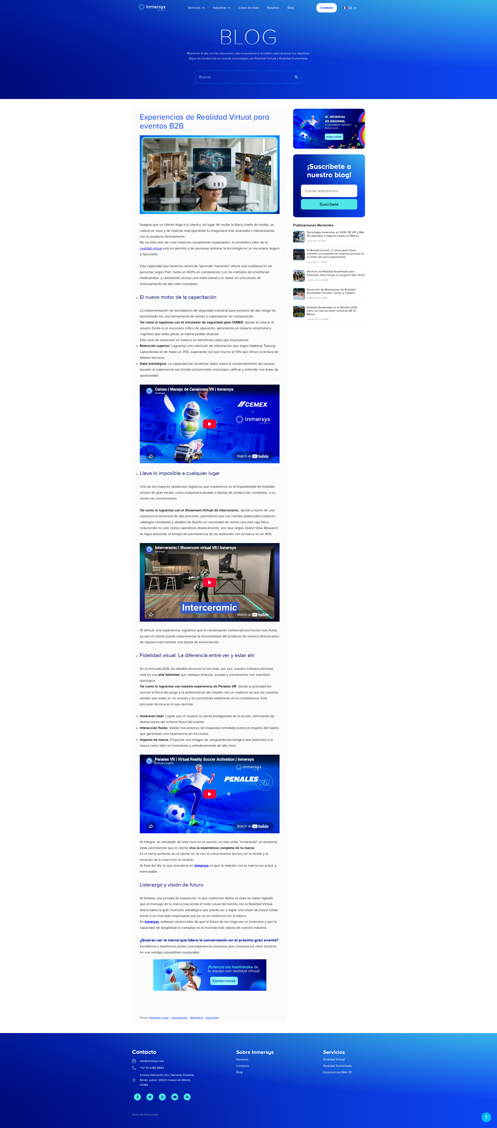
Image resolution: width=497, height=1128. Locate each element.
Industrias (219, 8)
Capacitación (179, 1017)
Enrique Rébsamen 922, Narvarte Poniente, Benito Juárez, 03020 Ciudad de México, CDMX (167, 1080)
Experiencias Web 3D (337, 1072)
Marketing (196, 1017)
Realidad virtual (159, 1017)
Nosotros (273, 8)
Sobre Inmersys (255, 1052)
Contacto (326, 8)
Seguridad (212, 1017)
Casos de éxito (249, 8)
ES (350, 8)
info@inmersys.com (152, 1061)
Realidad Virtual (334, 1059)
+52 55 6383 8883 (152, 1068)
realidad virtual (151, 248)
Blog (291, 8)
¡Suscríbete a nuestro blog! (329, 170)
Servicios (194, 8)
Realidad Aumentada (337, 1066)
